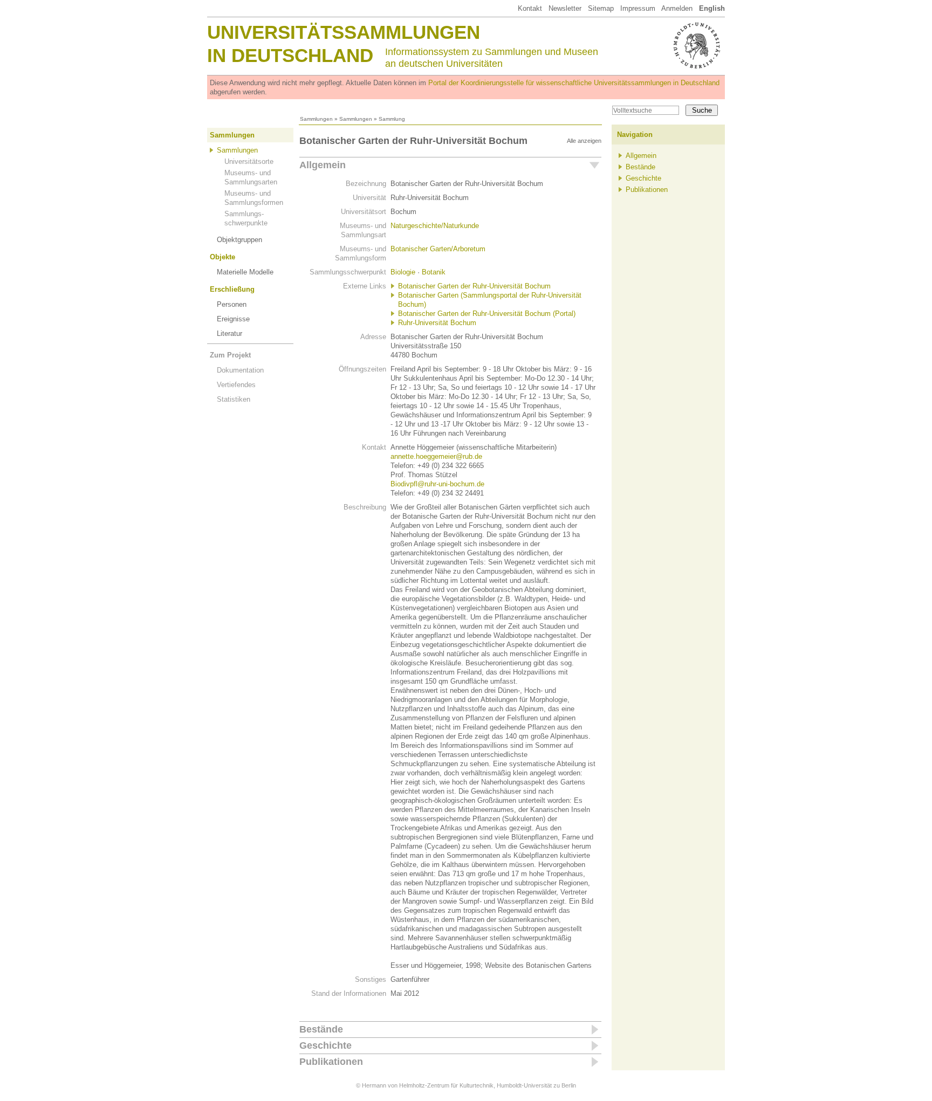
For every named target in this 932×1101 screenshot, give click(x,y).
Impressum (637, 8)
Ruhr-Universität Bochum (437, 323)
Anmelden (677, 8)
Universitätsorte (248, 161)
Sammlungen (316, 119)
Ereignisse (233, 319)
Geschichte (325, 1045)
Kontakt (530, 8)
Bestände (321, 1029)
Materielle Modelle (245, 272)
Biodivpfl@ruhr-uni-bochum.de (437, 484)
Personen (231, 304)
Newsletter (565, 8)
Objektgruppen (239, 240)
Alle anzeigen (584, 140)
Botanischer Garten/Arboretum (437, 249)
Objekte (222, 257)
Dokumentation (240, 370)
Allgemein (322, 165)
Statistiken (233, 399)
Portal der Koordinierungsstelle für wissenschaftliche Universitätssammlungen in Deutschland (573, 83)
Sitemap (601, 8)
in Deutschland (290, 55)
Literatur (229, 333)
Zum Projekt (230, 355)
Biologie (402, 272)
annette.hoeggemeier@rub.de (436, 456)
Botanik (434, 272)
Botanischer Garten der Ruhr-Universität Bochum (474, 286)
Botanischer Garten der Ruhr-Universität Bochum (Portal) (486, 313)
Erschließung (232, 289)
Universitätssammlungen (343, 32)
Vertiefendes (236, 385)
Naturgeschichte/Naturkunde (434, 226)
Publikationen (331, 1061)
